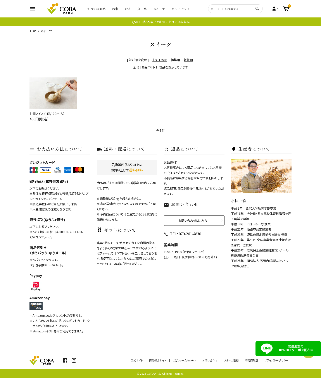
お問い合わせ (210, 360)
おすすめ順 (159, 60)
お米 (115, 9)
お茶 (128, 9)
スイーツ (159, 9)
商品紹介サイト (157, 360)
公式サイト (137, 360)
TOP (32, 31)
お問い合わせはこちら (192, 220)
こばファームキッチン (184, 360)
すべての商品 (96, 9)
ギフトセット (181, 9)
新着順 (188, 60)
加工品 (142, 9)
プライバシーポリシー (276, 360)
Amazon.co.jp (43, 315)
